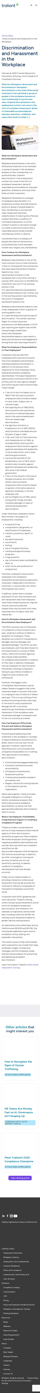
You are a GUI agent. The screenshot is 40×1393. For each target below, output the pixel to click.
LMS (5, 1296)
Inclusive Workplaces (11, 1266)
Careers (6, 1365)
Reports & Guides (10, 1331)
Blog (11, 35)
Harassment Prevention (12, 1253)
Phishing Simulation (11, 1313)
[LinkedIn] (4, 1216)
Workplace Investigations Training (16, 1309)
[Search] (31, 5)
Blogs (5, 1322)
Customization (9, 1292)
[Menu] (36, 5)
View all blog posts (20, 1178)
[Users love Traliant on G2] (20, 1233)
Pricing (6, 1300)
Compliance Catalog (11, 1287)
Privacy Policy (32, 1378)
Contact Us (8, 1374)
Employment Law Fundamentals (16, 1262)
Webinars (7, 1326)
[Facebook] (8, 1216)
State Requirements (11, 1335)
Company (7, 1348)
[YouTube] (15, 1216)
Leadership (7, 1361)
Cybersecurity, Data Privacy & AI (16, 1274)
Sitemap (5, 1383)
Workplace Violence (11, 1257)
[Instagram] (12, 1216)
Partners (6, 1369)
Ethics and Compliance (12, 1270)
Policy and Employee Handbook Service (19, 1305)
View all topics (9, 1279)
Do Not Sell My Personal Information (16, 1381)
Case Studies (8, 1339)
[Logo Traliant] (10, 5)
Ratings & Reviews (10, 1356)
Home (4, 35)
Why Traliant (8, 1352)
